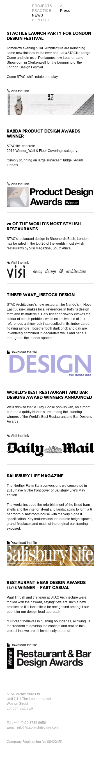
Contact (41, 20)
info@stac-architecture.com (38, 727)
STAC (14, 13)
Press (65, 11)
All (62, 6)
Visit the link (19, 91)
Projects (42, 6)
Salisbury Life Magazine (35, 476)
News (37, 15)
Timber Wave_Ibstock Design (41, 295)
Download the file (23, 352)
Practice (41, 11)
